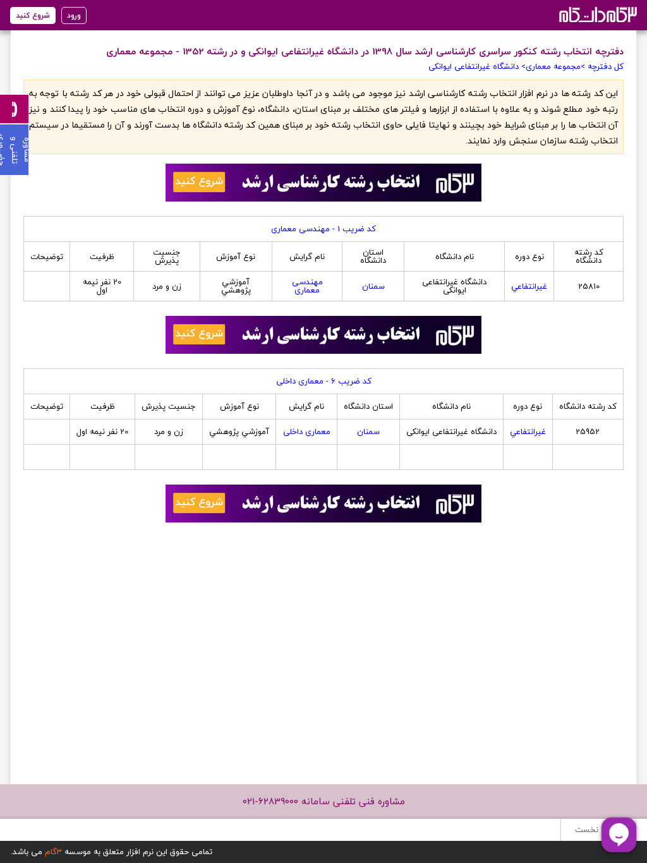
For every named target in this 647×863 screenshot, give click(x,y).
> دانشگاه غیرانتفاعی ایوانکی (477, 66)
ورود (74, 15)
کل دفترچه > (602, 66)
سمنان (373, 286)
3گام (53, 852)
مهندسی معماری (307, 286)
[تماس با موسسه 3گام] (14, 109)
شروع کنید (33, 15)
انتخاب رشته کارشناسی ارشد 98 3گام (597, 14)
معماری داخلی (306, 431)
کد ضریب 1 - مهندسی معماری (323, 229)
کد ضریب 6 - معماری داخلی (324, 381)
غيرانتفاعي (529, 286)
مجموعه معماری (553, 66)
